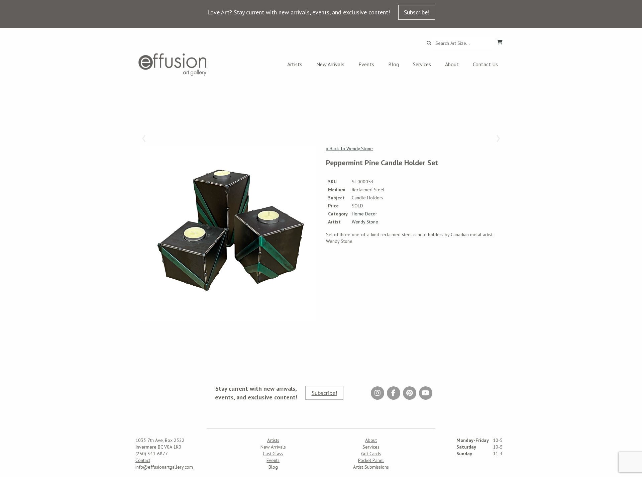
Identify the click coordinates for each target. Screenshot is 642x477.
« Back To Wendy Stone (349, 149)
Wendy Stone (365, 222)
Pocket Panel (371, 460)
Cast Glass (273, 454)
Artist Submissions (371, 467)
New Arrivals (330, 64)
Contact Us (485, 64)
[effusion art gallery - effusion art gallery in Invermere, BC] (172, 64)
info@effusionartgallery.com (164, 467)
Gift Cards (371, 454)
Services (422, 64)
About (452, 64)
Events (366, 64)
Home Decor (364, 214)
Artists (294, 64)
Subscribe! (416, 12)
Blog (393, 64)
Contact (142, 460)
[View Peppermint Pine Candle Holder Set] (228, 233)
